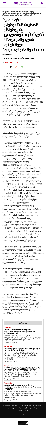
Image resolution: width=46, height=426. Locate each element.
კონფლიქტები (23, 408)
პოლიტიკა (8, 327)
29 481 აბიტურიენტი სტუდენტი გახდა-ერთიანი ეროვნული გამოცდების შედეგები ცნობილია (22, 369)
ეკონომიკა (33, 408)
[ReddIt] (16, 67)
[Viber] (27, 67)
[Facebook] (4, 67)
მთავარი (5, 12)
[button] (4, 3)
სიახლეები (14, 12)
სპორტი (27, 410)
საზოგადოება (26, 405)
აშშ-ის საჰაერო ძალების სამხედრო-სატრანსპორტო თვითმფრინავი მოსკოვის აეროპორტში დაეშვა (19, 331)
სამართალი (23, 12)
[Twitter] (10, 67)
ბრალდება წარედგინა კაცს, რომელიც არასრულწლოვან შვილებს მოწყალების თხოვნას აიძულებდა (22, 387)
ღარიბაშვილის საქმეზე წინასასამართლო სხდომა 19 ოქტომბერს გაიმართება (22, 349)
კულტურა (19, 410)
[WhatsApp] (21, 67)
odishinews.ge (12, 62)
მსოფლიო (37, 405)
